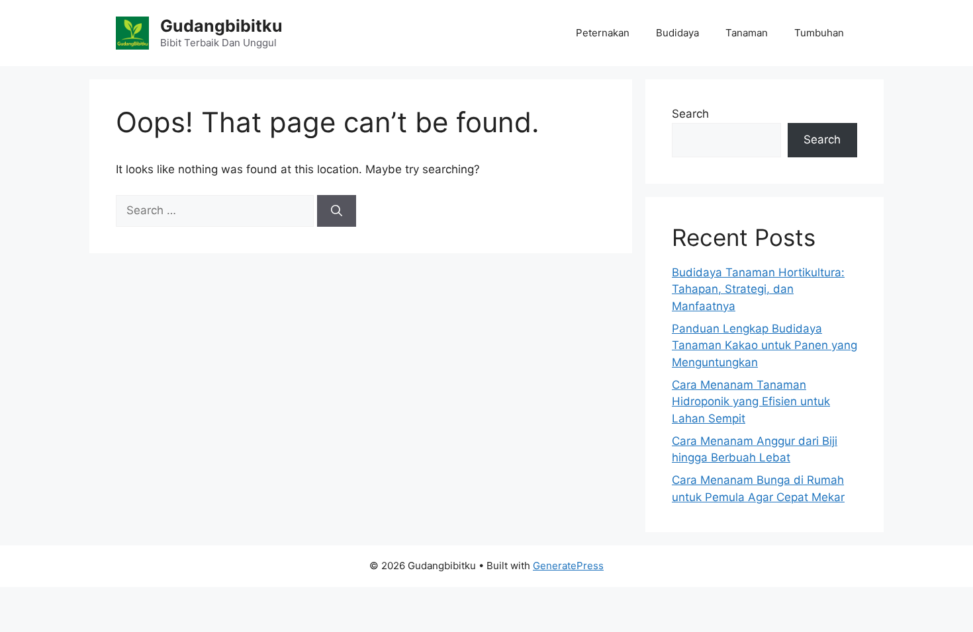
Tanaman (746, 32)
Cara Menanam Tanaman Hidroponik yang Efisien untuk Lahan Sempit (751, 401)
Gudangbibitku (221, 26)
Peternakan (602, 32)
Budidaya (677, 32)
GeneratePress (568, 565)
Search (690, 113)
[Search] (336, 211)
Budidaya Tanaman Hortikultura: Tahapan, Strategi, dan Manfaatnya (758, 289)
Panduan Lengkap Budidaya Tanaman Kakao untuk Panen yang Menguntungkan (764, 345)
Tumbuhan (819, 32)
